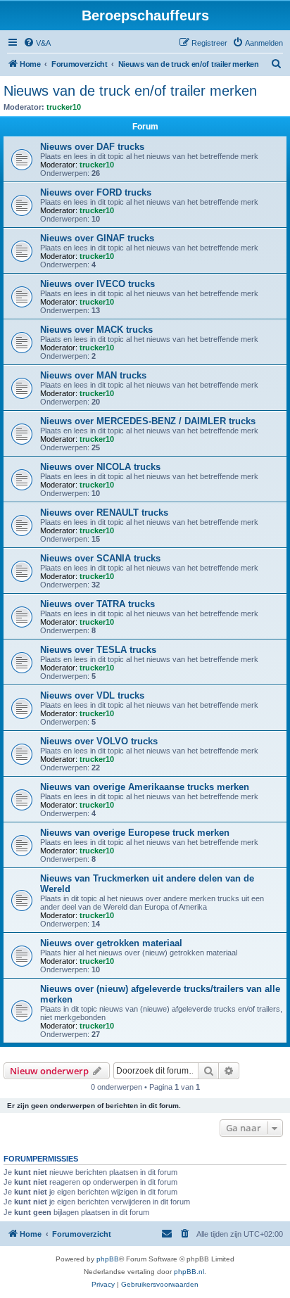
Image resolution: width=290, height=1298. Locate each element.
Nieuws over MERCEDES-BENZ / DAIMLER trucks (148, 421)
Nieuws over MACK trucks (96, 329)
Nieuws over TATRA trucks (97, 604)
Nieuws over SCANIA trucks (100, 558)
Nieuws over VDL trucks (92, 695)
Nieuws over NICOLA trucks (100, 467)
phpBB (107, 1259)
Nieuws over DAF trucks (92, 146)
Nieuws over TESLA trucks (98, 649)
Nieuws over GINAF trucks (97, 238)
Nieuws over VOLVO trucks (99, 741)
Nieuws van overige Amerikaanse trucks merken (144, 787)
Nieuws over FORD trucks (95, 192)
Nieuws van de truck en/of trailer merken (130, 90)
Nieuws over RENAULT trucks (104, 512)
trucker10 (63, 107)
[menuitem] (37, 42)
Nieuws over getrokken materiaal (111, 943)
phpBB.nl (189, 1271)
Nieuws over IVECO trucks (97, 284)
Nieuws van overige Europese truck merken (134, 832)
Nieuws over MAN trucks (93, 375)
